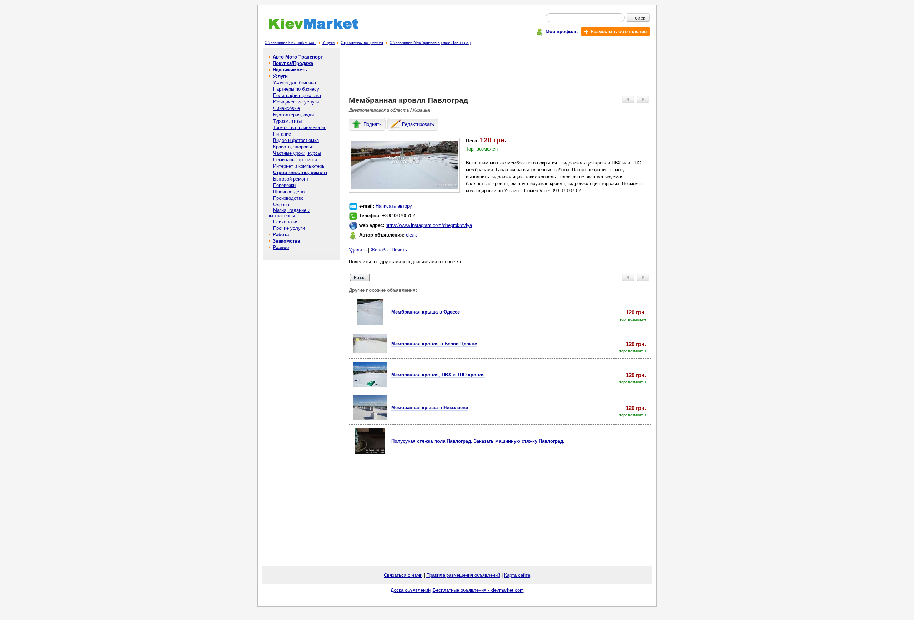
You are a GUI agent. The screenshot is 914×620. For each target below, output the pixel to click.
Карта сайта (517, 575)
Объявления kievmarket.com (290, 42)
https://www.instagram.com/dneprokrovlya (429, 225)
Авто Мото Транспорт (298, 57)
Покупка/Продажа (293, 63)
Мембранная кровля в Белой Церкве (434, 343)
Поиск (638, 17)
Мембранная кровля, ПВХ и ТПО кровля (438, 374)
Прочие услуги (289, 228)
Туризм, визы (287, 121)
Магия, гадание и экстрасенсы (288, 213)
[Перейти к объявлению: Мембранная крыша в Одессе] (370, 323)
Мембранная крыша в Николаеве (429, 407)
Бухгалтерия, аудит (294, 114)
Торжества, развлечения (299, 127)
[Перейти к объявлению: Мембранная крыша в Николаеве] (370, 418)
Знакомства (286, 241)
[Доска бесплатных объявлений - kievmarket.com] (309, 27)
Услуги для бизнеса (294, 82)
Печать (399, 250)
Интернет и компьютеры (299, 166)
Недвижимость (290, 69)
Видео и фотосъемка (296, 140)
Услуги (328, 42)
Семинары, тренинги (295, 159)
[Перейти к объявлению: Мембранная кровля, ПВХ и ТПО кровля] (370, 385)
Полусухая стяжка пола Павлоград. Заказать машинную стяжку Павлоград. (477, 441)
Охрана (281, 204)
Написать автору (394, 206)
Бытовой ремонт (290, 179)
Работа (281, 234)
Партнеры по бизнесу (296, 89)
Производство (288, 198)
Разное (281, 247)
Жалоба (379, 250)
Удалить (358, 250)
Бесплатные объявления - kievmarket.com (478, 590)
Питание (282, 134)
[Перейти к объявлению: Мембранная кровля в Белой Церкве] (370, 351)
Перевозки (284, 185)
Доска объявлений (411, 590)
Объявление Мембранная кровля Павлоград (430, 42)
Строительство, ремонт (362, 42)
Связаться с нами (403, 575)
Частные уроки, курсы (297, 153)
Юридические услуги (296, 102)
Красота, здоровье (293, 146)
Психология (285, 221)
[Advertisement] (500, 73)
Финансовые (286, 108)
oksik (411, 235)
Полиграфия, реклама (297, 95)
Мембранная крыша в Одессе (425, 312)
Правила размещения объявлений (463, 575)
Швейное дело (289, 191)
